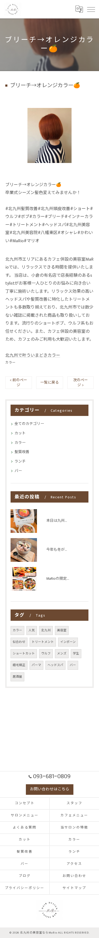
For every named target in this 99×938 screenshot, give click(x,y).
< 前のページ (18, 382)
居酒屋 (17, 676)
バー (18, 471)
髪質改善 (22, 452)
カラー (10, 362)
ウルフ (46, 653)
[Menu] (91, 9)
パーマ (36, 665)
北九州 (46, 630)
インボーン (68, 641)
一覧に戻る (49, 382)
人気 (32, 630)
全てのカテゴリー (29, 424)
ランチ (20, 461)
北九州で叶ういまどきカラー (32, 355)
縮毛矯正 (19, 665)
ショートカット (24, 653)
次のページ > (80, 382)
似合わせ (19, 641)
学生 (76, 653)
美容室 (62, 630)
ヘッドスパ (55, 665)
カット (20, 433)
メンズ (62, 653)
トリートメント (43, 641)
